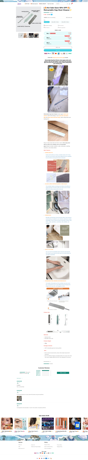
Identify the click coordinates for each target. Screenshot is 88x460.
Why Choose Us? (22, 448)
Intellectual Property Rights (36, 446)
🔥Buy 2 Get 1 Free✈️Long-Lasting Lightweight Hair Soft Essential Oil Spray (34, 431)
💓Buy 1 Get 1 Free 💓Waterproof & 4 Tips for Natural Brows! (19, 431)
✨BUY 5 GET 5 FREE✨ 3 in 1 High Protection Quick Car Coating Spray (47, 431)
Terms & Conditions (47, 448)
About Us (20, 444)
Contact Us (33, 444)
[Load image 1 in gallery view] (20, 35)
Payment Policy (47, 444)
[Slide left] (17, 35)
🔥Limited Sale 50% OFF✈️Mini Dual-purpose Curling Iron (60, 431)
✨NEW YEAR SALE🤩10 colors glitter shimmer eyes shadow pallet (6, 431)
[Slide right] (40, 35)
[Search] (67, 4)
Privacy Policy (59, 444)
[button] (46, 12)
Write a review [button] (63, 372)
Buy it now (58, 50)
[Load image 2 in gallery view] (26, 35)
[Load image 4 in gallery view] (36, 35)
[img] (19, 381)
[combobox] (62, 4)
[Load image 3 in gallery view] (31, 35)
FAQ (19, 446)
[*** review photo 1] (19, 398)
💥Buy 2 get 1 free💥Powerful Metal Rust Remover (73, 431)
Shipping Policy (59, 446)
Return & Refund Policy (48, 446)
